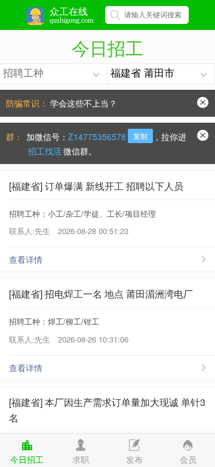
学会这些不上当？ (83, 103)
